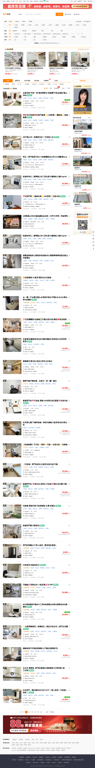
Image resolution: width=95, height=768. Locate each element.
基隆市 (49, 742)
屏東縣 (69, 742)
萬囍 (26, 369)
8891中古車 (35, 762)
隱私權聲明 (67, 757)
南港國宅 (63, 750)
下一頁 (51, 712)
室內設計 (42, 1)
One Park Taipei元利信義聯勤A (19, 750)
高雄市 (29, 742)
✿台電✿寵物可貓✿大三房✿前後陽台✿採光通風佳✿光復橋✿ (80, 68)
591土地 (27, 759)
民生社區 (53, 748)
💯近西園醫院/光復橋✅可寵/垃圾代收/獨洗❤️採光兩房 (45, 319)
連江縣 (29, 744)
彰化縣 (53, 742)
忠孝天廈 (68, 748)
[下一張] (90, 6)
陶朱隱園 (58, 748)
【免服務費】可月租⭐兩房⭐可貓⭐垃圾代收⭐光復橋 (45, 445)
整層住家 (15, 739)
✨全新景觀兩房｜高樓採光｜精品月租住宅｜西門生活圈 (45, 626)
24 (47, 712)
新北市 (17, 742)
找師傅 (59, 762)
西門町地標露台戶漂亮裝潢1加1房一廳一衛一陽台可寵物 (14, 68)
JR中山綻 (43, 748)
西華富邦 (58, 750)
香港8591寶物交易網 (78, 759)
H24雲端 (47, 750)
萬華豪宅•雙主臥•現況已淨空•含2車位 (37, 361)
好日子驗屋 (66, 762)
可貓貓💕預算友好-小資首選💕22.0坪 (38, 585)
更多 (89, 117)
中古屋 (12, 1)
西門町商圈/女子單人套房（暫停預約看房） (40, 545)
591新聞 (33, 759)
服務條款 (60, 757)
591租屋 (14, 759)
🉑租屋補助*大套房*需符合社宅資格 (37, 278)
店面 (24, 1)
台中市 (21, 742)
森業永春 (63, 748)
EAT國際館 (52, 750)
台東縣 (17, 744)
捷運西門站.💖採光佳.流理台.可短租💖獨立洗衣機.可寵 (45, 484)
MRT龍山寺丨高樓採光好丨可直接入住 (38, 137)
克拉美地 (14, 748)
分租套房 (27, 739)
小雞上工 (54, 762)
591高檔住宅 (48, 759)
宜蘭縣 (61, 742)
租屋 (17, 1)
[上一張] (4, 6)
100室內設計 (56, 759)
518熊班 (42, 762)
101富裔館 (19, 748)
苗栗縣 (45, 742)
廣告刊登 (35, 757)
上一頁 (22, 712)
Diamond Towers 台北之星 (34, 748)
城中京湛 (27, 636)
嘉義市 (57, 742)
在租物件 (78, 133)
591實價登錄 (40, 759)
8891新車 (28, 762)
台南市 (33, 742)
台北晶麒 (25, 748)
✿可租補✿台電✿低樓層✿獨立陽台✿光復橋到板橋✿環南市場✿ (36, 68)
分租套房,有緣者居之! (31, 565)
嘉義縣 (77, 742)
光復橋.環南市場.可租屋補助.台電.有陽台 (39, 506)
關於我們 (28, 757)
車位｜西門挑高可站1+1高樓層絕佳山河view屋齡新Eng (45, 157)
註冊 (75, 1)
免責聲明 (54, 757)
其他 (41, 739)
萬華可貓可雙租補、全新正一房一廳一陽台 (40, 381)
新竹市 (37, 742)
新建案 (8, 1)
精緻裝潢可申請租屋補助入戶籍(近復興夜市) (58, 68)
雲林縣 (73, 742)
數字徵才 (74, 757)
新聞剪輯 (41, 757)
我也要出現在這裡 (84, 49)
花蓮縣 (65, 742)
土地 (20, 1)
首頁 (4, 1)
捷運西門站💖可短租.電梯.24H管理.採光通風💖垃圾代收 (45, 401)
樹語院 (37, 750)
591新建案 (20, 759)
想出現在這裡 (87, 86)
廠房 (31, 1)
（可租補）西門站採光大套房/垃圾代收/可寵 (40, 464)
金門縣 (21, 744)
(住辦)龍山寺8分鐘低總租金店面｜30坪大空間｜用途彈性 (45, 216)
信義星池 (42, 750)
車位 (37, 739)
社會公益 (47, 757)
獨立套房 (21, 739)
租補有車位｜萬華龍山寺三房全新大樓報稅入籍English (45, 177)
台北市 (13, 742)
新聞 (47, 1)
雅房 (33, 739)
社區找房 (36, 1)
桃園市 (25, 742)
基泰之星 (48, 748)
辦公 (28, 1)
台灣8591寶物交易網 (66, 759)
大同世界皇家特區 (31, 750)
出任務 (48, 762)
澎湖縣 (25, 744)
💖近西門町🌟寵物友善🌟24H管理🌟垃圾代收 (41, 196)
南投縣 (13, 744)
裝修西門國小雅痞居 (31, 525)
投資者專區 (21, 757)
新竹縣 (41, 742)
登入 (72, 1)
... (44, 712)
